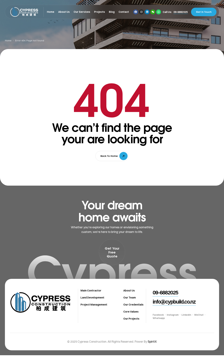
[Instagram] (141, 11)
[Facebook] (135, 11)
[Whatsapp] (158, 11)
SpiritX (152, 341)
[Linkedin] (147, 11)
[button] (180, 12)
